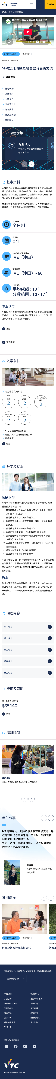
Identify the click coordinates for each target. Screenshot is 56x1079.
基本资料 (9, 94)
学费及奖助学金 (10, 1004)
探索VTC (7, 1018)
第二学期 (8, 638)
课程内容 (9, 109)
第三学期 (8, 650)
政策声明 (34, 1013)
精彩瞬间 (9, 120)
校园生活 (8, 1013)
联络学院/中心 (36, 999)
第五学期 (8, 673)
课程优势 (9, 88)
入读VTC (7, 999)
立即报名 (50, 4)
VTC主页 (7, 1027)
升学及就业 (10, 104)
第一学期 (8, 627)
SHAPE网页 (34, 567)
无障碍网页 (35, 1018)
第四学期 (8, 661)
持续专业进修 (9, 1022)
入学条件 (9, 99)
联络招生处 (35, 994)
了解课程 (8, 994)
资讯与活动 (8, 1008)
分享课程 (10, 77)
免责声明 (34, 1008)
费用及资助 (10, 115)
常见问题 (34, 1022)
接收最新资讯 (13, 978)
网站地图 (34, 1004)
